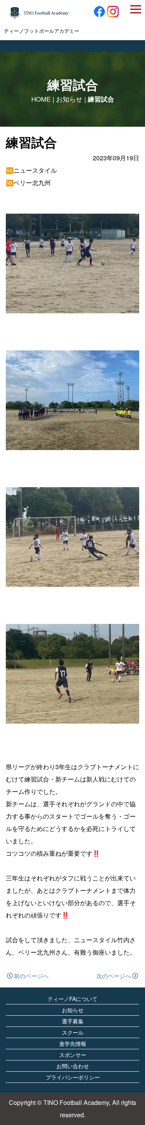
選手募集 (73, 1021)
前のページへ (31, 976)
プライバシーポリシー (73, 1077)
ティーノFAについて (72, 999)
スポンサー (72, 1055)
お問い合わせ (72, 1066)
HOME (41, 99)
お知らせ (69, 99)
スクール (73, 1032)
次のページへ (113, 976)
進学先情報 (72, 1043)
